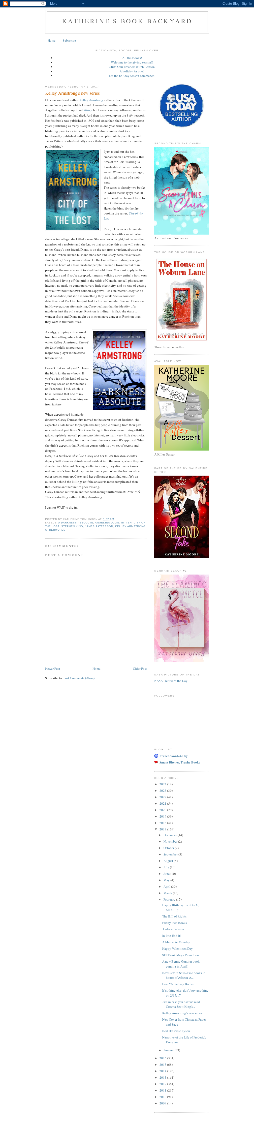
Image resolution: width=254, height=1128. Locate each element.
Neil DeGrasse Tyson (176, 1031)
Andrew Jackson (173, 929)
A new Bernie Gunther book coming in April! (181, 964)
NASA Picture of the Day (171, 680)
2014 (163, 1071)
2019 (163, 816)
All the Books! (132, 58)
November (170, 841)
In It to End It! (171, 935)
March (168, 893)
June (166, 873)
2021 (163, 803)
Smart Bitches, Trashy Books (179, 762)
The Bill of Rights (174, 916)
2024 (163, 784)
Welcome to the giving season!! (132, 62)
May (166, 880)
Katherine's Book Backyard (127, 21)
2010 (163, 1097)
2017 (163, 829)
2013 (163, 1077)
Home (52, 40)
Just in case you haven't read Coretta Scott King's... (181, 1004)
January (169, 1050)
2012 (163, 1084)
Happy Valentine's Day (177, 948)
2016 (163, 1058)
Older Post (140, 668)
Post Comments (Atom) (79, 678)
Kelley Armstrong (91, 100)
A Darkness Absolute (75, 522)
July (166, 867)
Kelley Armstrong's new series (182, 1013)
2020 (163, 810)
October (169, 848)
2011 (163, 1090)
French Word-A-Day (173, 755)
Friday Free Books (174, 922)
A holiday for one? (132, 71)
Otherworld (55, 529)
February (169, 899)
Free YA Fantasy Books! (178, 984)
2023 (163, 790)
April (167, 886)
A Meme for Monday (176, 942)
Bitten (126, 522)
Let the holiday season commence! (132, 75)
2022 (163, 797)
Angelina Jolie (107, 522)
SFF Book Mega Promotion (180, 955)
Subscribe (69, 40)
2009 (163, 1103)
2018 (163, 823)
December (170, 835)
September (170, 854)
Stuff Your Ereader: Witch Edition (132, 66)
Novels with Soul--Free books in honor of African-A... (183, 975)
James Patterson (99, 526)
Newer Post (52, 668)
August (168, 860)
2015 (163, 1064)
